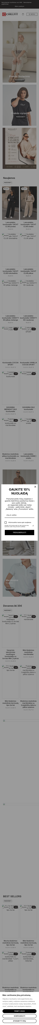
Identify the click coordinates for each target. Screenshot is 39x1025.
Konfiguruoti (19, 1016)
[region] (19, 1008)
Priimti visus (19, 1011)
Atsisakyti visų (19, 1021)
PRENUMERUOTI (19, 532)
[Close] (35, 486)
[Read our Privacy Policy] (33, 525)
